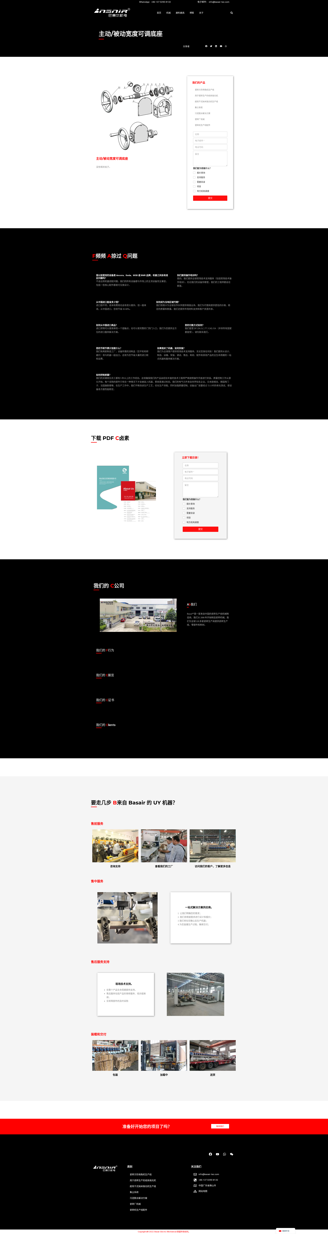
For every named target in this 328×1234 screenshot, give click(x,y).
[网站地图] (195, 1191)
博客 (192, 13)
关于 (201, 13)
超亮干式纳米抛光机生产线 (206, 101)
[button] (232, 13)
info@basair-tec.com (209, 1174)
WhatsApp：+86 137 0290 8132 (155, 2)
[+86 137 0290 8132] (195, 1180)
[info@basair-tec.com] (195, 1174)
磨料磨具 (180, 13)
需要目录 (201, 182)
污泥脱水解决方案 (202, 113)
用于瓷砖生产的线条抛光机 (206, 95)
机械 (168, 13)
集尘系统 (199, 107)
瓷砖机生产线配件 (202, 125)
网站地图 (203, 1191)
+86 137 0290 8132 (208, 1180)
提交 (210, 198)
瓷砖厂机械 (199, 119)
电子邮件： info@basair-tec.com (213, 2)
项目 (199, 186)
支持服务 (201, 177)
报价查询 (201, 172)
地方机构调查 (203, 191)
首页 (159, 13)
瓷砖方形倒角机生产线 (204, 90)
